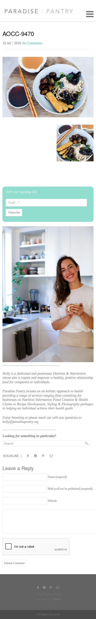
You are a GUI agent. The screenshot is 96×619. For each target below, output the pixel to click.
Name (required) (57, 477)
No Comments (32, 43)
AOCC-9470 (18, 33)
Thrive (57, 599)
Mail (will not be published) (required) (70, 488)
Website (52, 500)
